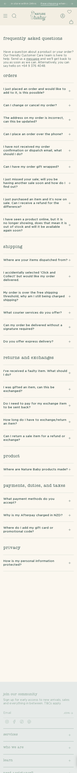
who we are (13, 747)
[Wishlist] (69, 11)
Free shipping (44, 3)
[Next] (72, 4)
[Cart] (71, 21)
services (10, 734)
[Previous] (5, 4)
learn (8, 760)
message (32, 59)
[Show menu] (5, 15)
